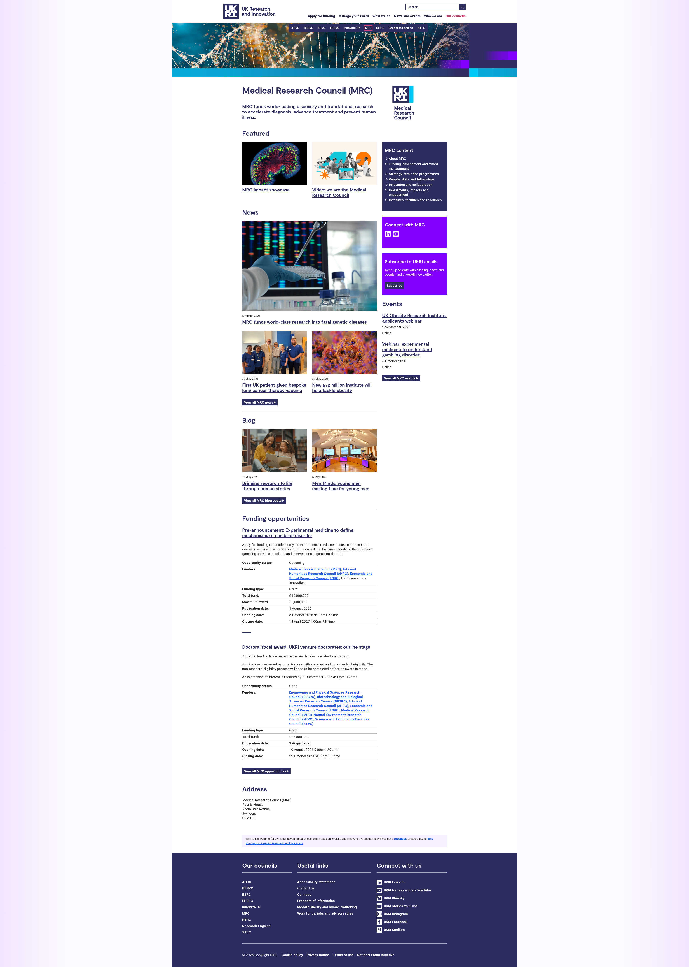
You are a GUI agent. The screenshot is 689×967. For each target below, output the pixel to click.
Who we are (433, 16)
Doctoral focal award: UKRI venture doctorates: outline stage (306, 647)
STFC (421, 28)
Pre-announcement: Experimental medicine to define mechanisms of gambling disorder (297, 532)
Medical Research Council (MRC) (315, 569)
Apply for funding (321, 16)
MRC (368, 28)
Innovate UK (352, 28)
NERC (380, 28)
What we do (381, 16)
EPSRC (334, 28)
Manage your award (354, 16)
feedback (400, 838)
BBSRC (308, 28)
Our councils (456, 16)
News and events (407, 16)
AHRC (295, 28)
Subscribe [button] (394, 286)
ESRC (321, 28)
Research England (400, 28)
